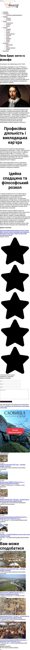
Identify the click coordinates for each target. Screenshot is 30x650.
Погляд (8, 18)
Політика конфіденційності (14, 15)
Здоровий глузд (18, 232)
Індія (7, 37)
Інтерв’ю (8, 20)
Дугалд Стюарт (8, 232)
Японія (8, 30)
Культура (5, 43)
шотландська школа (6, 235)
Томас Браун (10, 233)
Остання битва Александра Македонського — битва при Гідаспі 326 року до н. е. (14, 517)
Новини (5, 16)
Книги (8, 26)
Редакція (6, 13)
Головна (5, 12)
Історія (5, 27)
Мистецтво (9, 44)
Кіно (7, 46)
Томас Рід (17, 233)
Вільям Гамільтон (15, 230)
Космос (8, 24)
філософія (24, 233)
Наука (5, 21)
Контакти (6, 51)
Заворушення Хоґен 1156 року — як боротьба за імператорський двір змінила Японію (14, 500)
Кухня (8, 49)
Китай (8, 40)
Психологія (9, 23)
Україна (8, 29)
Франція (8, 38)
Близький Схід (10, 34)
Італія (8, 41)
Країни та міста (10, 48)
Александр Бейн (5, 230)
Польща (8, 35)
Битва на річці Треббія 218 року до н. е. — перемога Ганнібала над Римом (12, 482)
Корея (8, 32)
